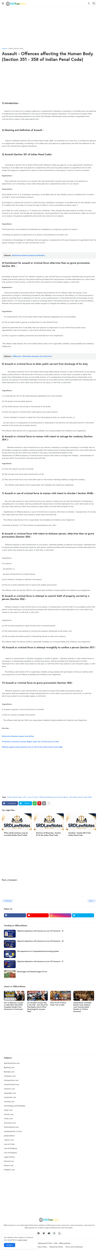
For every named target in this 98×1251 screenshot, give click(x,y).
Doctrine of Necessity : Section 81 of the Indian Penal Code (48, 834)
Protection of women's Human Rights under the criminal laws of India (30, 742)
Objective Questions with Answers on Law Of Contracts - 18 (40, 941)
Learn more (22, 1240)
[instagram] (60, 915)
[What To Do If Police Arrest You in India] (60, 996)
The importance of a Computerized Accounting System (38, 951)
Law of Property (10, 1153)
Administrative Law (11, 1063)
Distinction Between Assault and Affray (18, 736)
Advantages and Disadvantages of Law (32, 972)
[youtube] (38, 915)
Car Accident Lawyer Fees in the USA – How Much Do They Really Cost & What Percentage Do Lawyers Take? (37, 1007)
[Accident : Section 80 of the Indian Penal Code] (81, 821)
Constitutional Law (11, 1084)
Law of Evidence (10, 1148)
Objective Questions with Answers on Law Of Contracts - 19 (40, 931)
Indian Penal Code (15, 48)
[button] (3, 3)
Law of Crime (32, 797)
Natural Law (9, 1161)
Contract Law (9, 1089)
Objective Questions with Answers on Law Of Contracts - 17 (40, 961)
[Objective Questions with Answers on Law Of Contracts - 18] (10, 944)
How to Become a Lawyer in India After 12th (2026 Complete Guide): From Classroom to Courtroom (13, 1006)
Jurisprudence (9, 1136)
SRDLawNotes (64, 1243)
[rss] (59, 1233)
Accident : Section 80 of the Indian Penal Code (79, 834)
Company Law (10, 1076)
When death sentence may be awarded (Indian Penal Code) (16, 834)
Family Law (8, 1114)
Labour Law (9, 1140)
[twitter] (83, 915)
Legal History (9, 1157)
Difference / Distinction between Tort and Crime (32, 356)
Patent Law (8, 1165)
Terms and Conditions (74, 1247)
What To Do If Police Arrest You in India (58, 1004)
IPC (24, 797)
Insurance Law (10, 1123)
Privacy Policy (41, 1247)
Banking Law (9, 1067)
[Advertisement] (49, 27)
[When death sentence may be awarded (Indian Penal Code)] (17, 821)
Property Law (9, 1170)
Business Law (9, 1072)
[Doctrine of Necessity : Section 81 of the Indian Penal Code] (49, 821)
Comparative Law (11, 1080)
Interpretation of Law (13, 1131)
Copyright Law (10, 1093)
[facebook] (15, 915)
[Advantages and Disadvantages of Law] (10, 974)
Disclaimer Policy (56, 1247)
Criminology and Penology (14, 1106)
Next (91, 901)
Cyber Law (8, 1110)
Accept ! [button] (9, 1245)
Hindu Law (8, 1119)
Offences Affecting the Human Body (53, 797)
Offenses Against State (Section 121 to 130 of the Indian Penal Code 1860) (32, 747)
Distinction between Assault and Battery (28, 255)
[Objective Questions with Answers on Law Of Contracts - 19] (10, 934)
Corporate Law (10, 1097)
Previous (8, 901)
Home (4, 48)
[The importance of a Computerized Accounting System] (10, 954)
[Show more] (49, 803)
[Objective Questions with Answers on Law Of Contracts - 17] (10, 964)
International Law (11, 1127)
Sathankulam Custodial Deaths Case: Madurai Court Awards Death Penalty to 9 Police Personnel (82, 1007)
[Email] (44, 803)
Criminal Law (9, 1102)
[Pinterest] (39, 803)
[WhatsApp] (35, 803)
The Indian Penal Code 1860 (80, 797)
